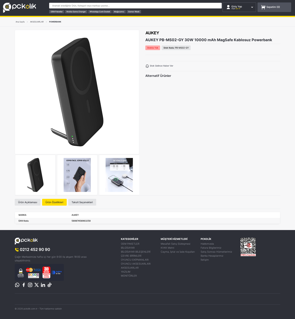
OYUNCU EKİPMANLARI (135, 259)
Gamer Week (134, 11)
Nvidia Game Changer (76, 11)
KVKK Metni (167, 247)
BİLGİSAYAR (128, 247)
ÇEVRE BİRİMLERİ (131, 255)
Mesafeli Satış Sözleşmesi (175, 243)
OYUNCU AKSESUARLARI (136, 263)
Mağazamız (119, 11)
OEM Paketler (57, 11)
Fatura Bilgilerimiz (211, 247)
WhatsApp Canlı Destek (100, 11)
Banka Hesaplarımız (212, 255)
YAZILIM (125, 271)
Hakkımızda (207, 243)
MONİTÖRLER (129, 275)
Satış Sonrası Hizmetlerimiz (216, 251)
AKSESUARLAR (37, 22)
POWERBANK (55, 22)
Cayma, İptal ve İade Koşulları (178, 251)
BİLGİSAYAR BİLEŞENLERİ (135, 251)
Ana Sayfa (20, 22)
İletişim (205, 259)
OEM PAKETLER (130, 243)
